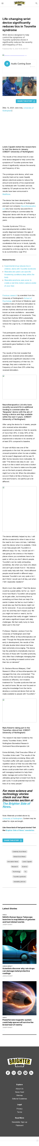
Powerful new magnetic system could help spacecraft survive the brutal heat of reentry (17, 1022)
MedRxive (6, 194)
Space (4, 915)
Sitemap (19, 1095)
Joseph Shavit (7, 924)
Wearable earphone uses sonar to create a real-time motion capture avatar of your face (20, 283)
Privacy (19, 1109)
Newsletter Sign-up (19, 1122)
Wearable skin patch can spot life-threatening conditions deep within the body (19, 274)
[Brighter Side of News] (19, 3)
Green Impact (7, 966)
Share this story (24, 101)
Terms (19, 1112)
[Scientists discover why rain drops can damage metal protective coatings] (19, 947)
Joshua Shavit (7, 976)
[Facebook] (8, 1073)
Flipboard (19, 1125)
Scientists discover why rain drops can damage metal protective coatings (18, 970)
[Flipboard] (25, 1073)
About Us (19, 1089)
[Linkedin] (19, 1073)
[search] (36, 3)
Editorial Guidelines (19, 1099)
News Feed (19, 1092)
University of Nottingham (12, 818)
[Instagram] (14, 1073)
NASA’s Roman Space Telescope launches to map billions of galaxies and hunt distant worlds (18, 919)
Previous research (9, 295)
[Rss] (31, 1073)
